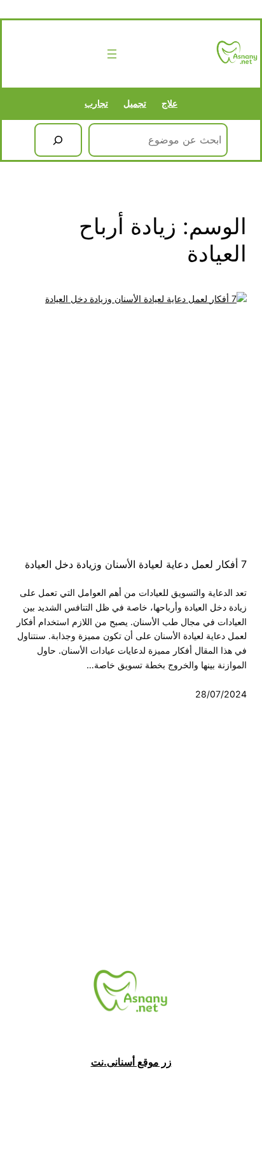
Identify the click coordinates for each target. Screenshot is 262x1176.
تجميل (134, 103)
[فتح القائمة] (112, 54)
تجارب (96, 103)
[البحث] (58, 140)
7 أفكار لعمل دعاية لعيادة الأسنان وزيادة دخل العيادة (136, 564)
